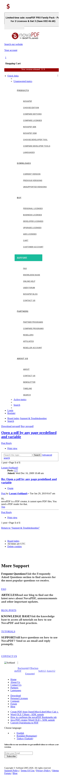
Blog (12, 706)
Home (13, 679)
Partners (14, 687)
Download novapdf (10, 426)
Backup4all (23, 668)
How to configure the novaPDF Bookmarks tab (33, 717)
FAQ (3, 589)
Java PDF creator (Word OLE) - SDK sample (32, 720)
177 (16, 470)
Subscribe (11, 756)
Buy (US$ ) (14, 27)
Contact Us (15, 685)
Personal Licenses (19, 698)
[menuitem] (23, 81)
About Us (15, 682)
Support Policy (11, 770)
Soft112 (42, 671)
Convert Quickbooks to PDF (24, 722)
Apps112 (50, 671)
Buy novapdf (27, 426)
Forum (13, 704)
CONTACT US (9, 656)
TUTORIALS (8, 631)
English (20, 733)
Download (15, 695)
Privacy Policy (43, 770)
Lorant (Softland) (9, 467)
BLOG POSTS (8, 610)
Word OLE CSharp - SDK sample (27, 714)
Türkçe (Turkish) (25, 738)
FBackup (33, 668)
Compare (14, 701)
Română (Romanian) (27, 736)
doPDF (17, 671)
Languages (15, 690)
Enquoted (30, 673)
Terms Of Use (28, 770)
